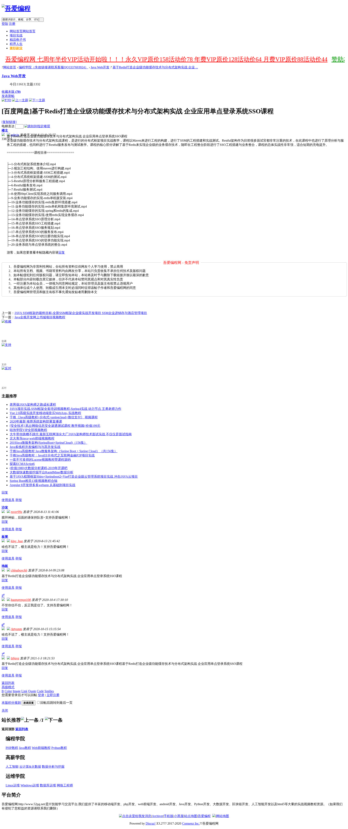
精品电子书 (18, 39)
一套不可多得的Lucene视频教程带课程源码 (40, 459)
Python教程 (59, 748)
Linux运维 (13, 785)
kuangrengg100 (21, 599)
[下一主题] (37, 100)
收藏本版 (11, 91)
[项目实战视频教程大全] (16, 8)
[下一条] (54, 720)
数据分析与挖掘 (53, 766)
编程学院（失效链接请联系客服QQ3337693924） (53, 67)
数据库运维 (48, 785)
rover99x (16, 512)
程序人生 (16, 44)
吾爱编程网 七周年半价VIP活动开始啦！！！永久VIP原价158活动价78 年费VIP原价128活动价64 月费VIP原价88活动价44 (166, 59)
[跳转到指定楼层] (37, 126)
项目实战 (16, 35)
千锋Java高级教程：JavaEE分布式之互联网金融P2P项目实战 (52, 455)
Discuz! (150, 823)
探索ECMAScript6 (22, 464)
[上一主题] (20, 100)
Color (8, 691)
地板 (5, 566)
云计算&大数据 (30, 766)
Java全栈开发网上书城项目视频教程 (39, 317)
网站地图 (222, 816)
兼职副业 (16, 48)
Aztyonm (16, 629)
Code (40, 691)
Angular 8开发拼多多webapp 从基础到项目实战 (42, 485)
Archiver (157, 816)
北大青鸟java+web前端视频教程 (32, 438)
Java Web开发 (100, 67)
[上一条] (30, 720)
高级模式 (8, 687)
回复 (61, 252)
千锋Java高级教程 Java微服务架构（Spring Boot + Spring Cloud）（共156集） (63, 451)
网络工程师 (65, 785)
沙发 (5, 507)
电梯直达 (8, 126)
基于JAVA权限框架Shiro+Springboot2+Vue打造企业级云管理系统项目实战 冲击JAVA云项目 (74, 476)
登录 (41, 695)
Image (17, 691)
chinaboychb (19, 570)
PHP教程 (12, 748)
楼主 (5, 130)
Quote (32, 691)
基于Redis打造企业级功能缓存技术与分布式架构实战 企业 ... (155, 67)
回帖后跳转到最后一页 (56, 702)
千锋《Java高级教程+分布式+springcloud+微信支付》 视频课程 (54, 417)
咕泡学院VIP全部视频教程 (28, 430)
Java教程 (25, 748)
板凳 (5, 536)
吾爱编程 (204, 816)
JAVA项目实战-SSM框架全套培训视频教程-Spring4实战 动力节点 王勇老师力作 (65, 408)
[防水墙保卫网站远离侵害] (213, 816)
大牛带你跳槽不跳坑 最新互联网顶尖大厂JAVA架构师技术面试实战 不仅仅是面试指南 (71, 434)
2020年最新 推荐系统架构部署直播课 (36, 421)
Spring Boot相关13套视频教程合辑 (33, 480)
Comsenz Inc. (191, 823)
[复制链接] (9, 122)
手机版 (168, 816)
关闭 (5, 710)
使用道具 (8, 500)
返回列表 (8, 683)
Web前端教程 (41, 748)
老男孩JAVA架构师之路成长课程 (33, 404)
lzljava (15, 658)
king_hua (17, 541)
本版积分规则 (11, 702)
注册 (12, 23)
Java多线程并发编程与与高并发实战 (35, 447)
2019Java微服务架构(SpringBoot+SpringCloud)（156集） (48, 442)
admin (15, 135)
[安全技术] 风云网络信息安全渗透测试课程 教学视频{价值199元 (55, 425)
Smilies (49, 691)
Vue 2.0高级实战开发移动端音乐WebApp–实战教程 (45, 413)
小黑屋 (179, 816)
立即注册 (53, 695)
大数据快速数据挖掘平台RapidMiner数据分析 (41, 472)
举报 (18, 500)
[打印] (6, 100)
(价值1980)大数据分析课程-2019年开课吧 (38, 468)
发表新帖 (8, 96)
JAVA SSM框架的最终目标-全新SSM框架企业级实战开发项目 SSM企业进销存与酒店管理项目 (80, 313)
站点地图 (190, 816)
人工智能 (12, 766)
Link (24, 691)
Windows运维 (30, 785)
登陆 (5, 23)
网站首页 (22, 31)
